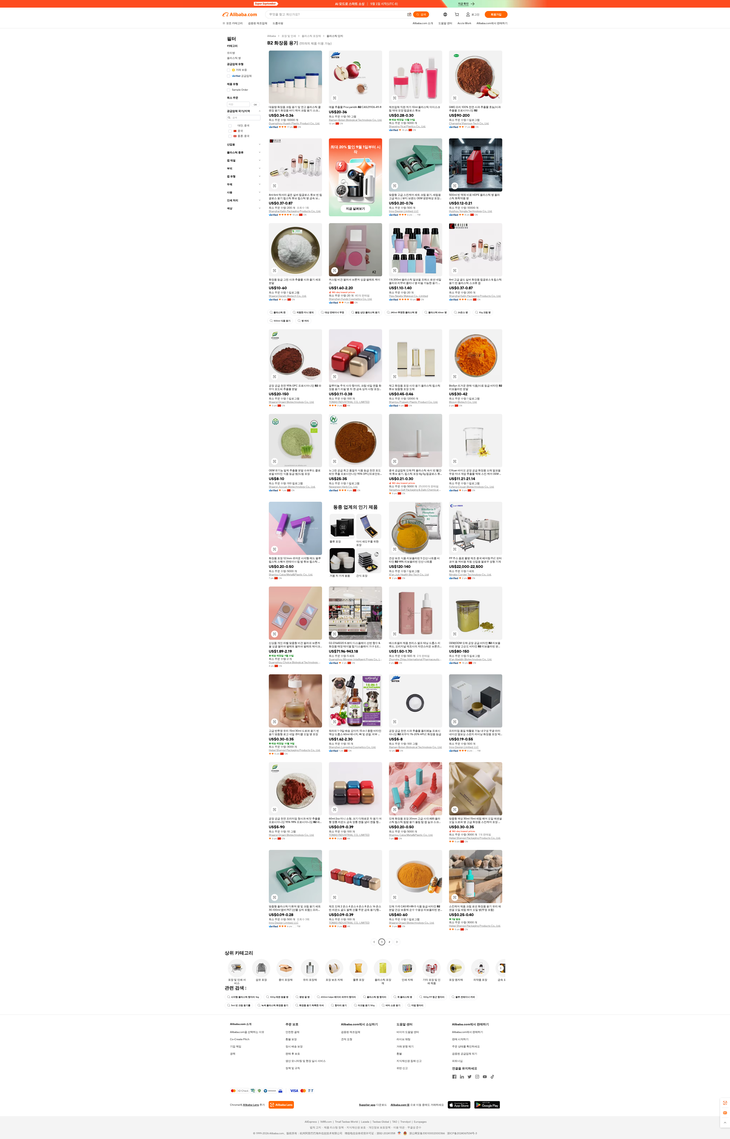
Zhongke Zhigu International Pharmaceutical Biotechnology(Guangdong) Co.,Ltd (415, 659)
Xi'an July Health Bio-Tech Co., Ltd (409, 574)
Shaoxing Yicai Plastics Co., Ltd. (407, 126)
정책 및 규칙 (293, 1068)
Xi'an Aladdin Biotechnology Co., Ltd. (470, 659)
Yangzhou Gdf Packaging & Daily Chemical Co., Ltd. (415, 489)
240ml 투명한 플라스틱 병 (404, 312)
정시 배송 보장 (294, 1046)
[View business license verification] (399, 1133)
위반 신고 (402, 1068)
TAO (394, 1121)
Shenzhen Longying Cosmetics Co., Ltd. (352, 747)
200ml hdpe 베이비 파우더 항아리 (338, 997)
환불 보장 (291, 1039)
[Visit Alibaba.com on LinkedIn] (462, 1076)
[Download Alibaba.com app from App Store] (459, 1105)
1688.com (326, 1121)
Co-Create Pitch (239, 1039)
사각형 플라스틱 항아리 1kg (245, 997)
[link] (725, 1103)
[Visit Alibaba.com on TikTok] (492, 1076)
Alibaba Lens (251, 1104)
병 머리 (305, 320)
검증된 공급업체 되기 (464, 1053)
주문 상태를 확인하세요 (466, 1046)
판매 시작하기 (460, 1039)
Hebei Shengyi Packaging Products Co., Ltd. (294, 750)
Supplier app (367, 1104)
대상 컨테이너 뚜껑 (334, 312)
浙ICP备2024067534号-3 (462, 1133)
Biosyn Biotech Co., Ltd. (463, 401)
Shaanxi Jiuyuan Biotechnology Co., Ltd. (292, 486)
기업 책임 (235, 1046)
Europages (420, 1121)
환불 (399, 1053)
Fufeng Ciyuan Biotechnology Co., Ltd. (471, 486)
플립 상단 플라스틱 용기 (367, 312)
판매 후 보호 (293, 1053)
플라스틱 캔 (280, 312)
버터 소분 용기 (393, 1005)
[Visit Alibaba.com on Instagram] (477, 1076)
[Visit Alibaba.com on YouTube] (484, 1076)
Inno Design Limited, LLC (404, 211)
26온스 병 (463, 312)
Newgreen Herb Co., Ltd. (343, 486)
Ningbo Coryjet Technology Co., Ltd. (470, 574)
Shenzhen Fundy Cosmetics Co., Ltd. (350, 298)
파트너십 (457, 1060)
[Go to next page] (397, 941)
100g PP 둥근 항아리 (433, 997)
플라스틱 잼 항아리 (376, 997)
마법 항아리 (417, 1005)
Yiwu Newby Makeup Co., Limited (408, 295)
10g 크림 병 (485, 312)
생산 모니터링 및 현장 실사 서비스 (306, 1060)
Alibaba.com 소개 (241, 1024)
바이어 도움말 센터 (408, 1032)
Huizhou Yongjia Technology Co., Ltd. (470, 211)
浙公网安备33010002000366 (427, 1133)
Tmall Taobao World (346, 1121)
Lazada (365, 1121)
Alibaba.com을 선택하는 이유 (247, 1032)
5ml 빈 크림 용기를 (240, 1005)
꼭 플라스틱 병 (404, 997)
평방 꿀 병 (304, 997)
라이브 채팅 (403, 1039)
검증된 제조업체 (350, 1032)
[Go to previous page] (374, 941)
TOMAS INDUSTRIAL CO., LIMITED (349, 401)
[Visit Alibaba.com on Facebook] (454, 1076)
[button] (409, 14)
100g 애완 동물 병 (279, 997)
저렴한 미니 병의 (305, 312)
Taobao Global (380, 1121)
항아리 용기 (341, 1005)
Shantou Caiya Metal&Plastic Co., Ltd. (291, 574)
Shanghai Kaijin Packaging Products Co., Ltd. (295, 211)
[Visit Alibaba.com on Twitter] (469, 1076)
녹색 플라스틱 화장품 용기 (274, 1005)
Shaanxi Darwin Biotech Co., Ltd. (287, 295)
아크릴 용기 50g (366, 1005)
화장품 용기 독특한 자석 (311, 1005)
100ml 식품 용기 (282, 320)
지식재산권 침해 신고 (409, 1060)
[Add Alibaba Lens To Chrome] (281, 1105)
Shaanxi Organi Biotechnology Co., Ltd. (291, 401)
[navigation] (244, 489)
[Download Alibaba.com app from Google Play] (487, 1105)
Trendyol (405, 1121)
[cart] (457, 15)
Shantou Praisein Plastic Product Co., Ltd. (413, 401)
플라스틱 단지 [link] (335, 35)
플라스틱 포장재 (311, 35)
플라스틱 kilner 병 (437, 312)
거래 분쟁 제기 (405, 1046)
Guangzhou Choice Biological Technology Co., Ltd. (295, 662)
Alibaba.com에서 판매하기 (467, 1032)
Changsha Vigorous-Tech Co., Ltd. (469, 123)
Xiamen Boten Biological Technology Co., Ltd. (355, 119)
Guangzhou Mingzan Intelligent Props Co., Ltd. (355, 659)
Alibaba (271, 35)
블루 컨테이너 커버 (465, 997)
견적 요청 (346, 1039)
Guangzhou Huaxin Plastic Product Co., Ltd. (294, 123)
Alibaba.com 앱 (400, 1104)
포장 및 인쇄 (289, 35)
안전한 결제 (292, 1032)
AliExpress (311, 1121)
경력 (232, 1053)
